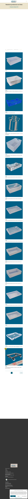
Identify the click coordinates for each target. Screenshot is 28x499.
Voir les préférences (24, 496)
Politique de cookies (17, 497)
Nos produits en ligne (9, 49)
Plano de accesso (7, 488)
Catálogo (6, 470)
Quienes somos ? (7, 468)
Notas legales (20, 497)
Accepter (13, 496)
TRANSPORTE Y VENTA (16, 49)
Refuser (18, 496)
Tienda (6, 469)
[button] (26, 490)
